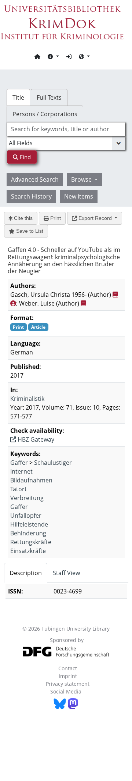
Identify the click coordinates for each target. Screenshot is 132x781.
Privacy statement (67, 683)
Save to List (29, 231)
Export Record (95, 218)
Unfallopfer (25, 515)
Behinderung (28, 533)
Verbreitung (27, 498)
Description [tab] (26, 573)
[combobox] (66, 129)
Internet (21, 471)
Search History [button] (31, 196)
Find (24, 157)
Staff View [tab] (66, 573)
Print (55, 218)
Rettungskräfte (30, 542)
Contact (67, 668)
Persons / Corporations (44, 114)
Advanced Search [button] (35, 179)
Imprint (68, 676)
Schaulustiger (53, 463)
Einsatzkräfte (28, 551)
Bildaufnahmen (31, 480)
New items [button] (78, 196)
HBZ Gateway (35, 439)
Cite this (22, 218)
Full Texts (49, 97)
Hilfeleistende (29, 524)
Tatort (18, 489)
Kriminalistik (27, 399)
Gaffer (19, 463)
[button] (53, 56)
